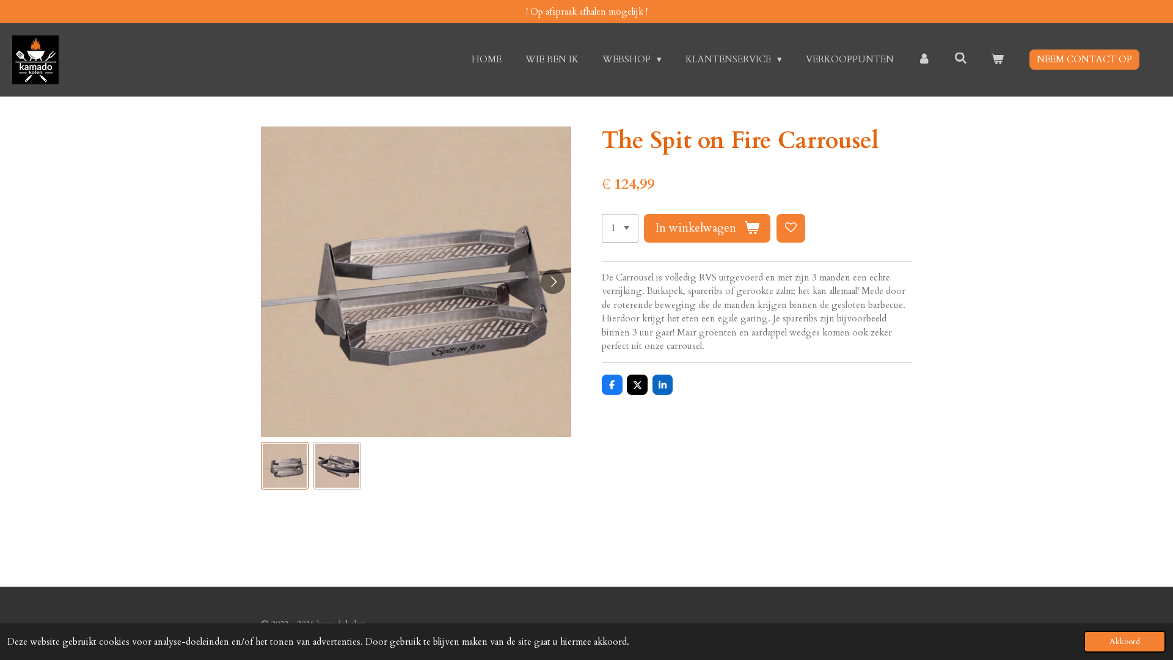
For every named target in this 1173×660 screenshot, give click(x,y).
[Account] (924, 60)
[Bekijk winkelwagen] (997, 60)
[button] (285, 466)
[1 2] (620, 228)
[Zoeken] (960, 59)
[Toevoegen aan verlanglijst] (791, 228)
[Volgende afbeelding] (553, 282)
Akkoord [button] (1124, 641)
